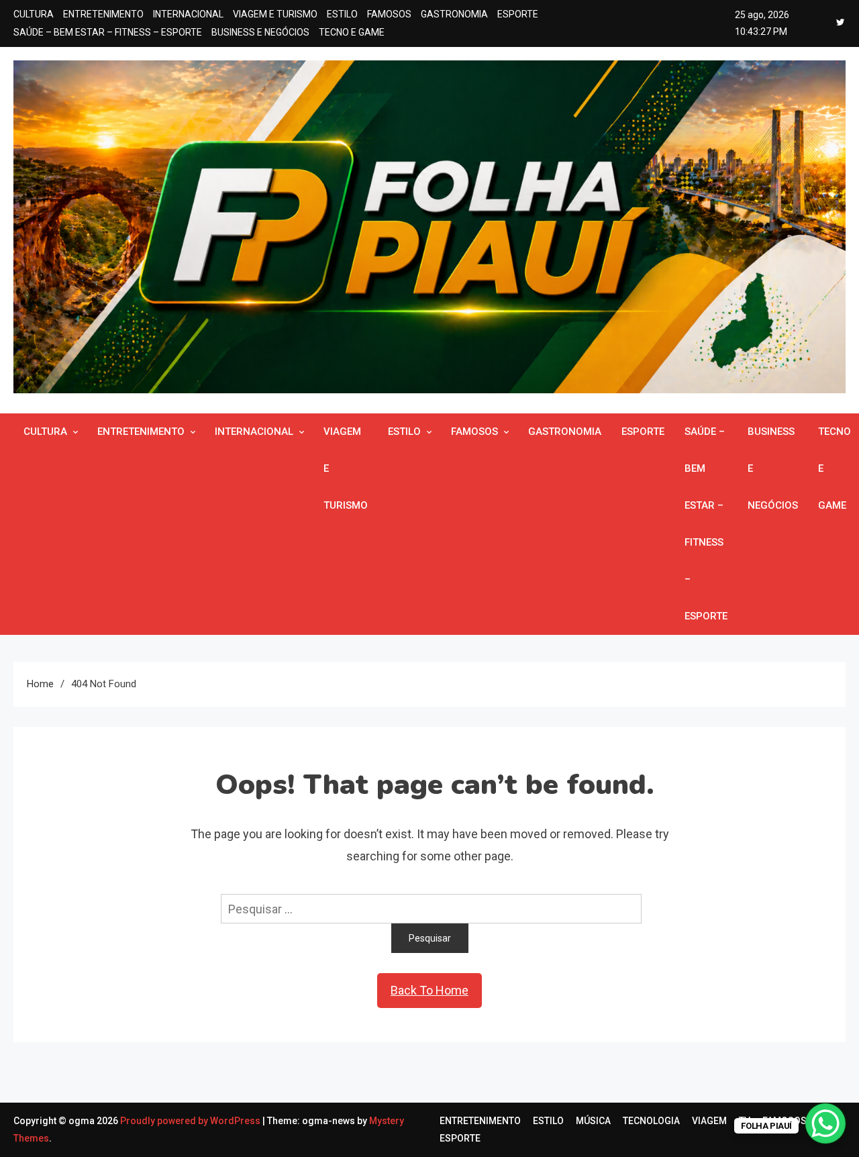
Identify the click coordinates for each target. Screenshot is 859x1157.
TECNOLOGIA (651, 1120)
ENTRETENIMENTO (103, 14)
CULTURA (33, 14)
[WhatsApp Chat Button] (825, 1123)
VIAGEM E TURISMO (275, 14)
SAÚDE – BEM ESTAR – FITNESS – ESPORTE (107, 32)
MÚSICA (593, 1120)
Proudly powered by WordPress (191, 1120)
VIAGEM (709, 1120)
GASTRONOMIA (454, 14)
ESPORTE (517, 14)
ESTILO (342, 14)
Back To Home (429, 990)
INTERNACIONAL (188, 14)
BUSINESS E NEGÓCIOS (260, 32)
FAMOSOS (389, 14)
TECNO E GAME (352, 32)
